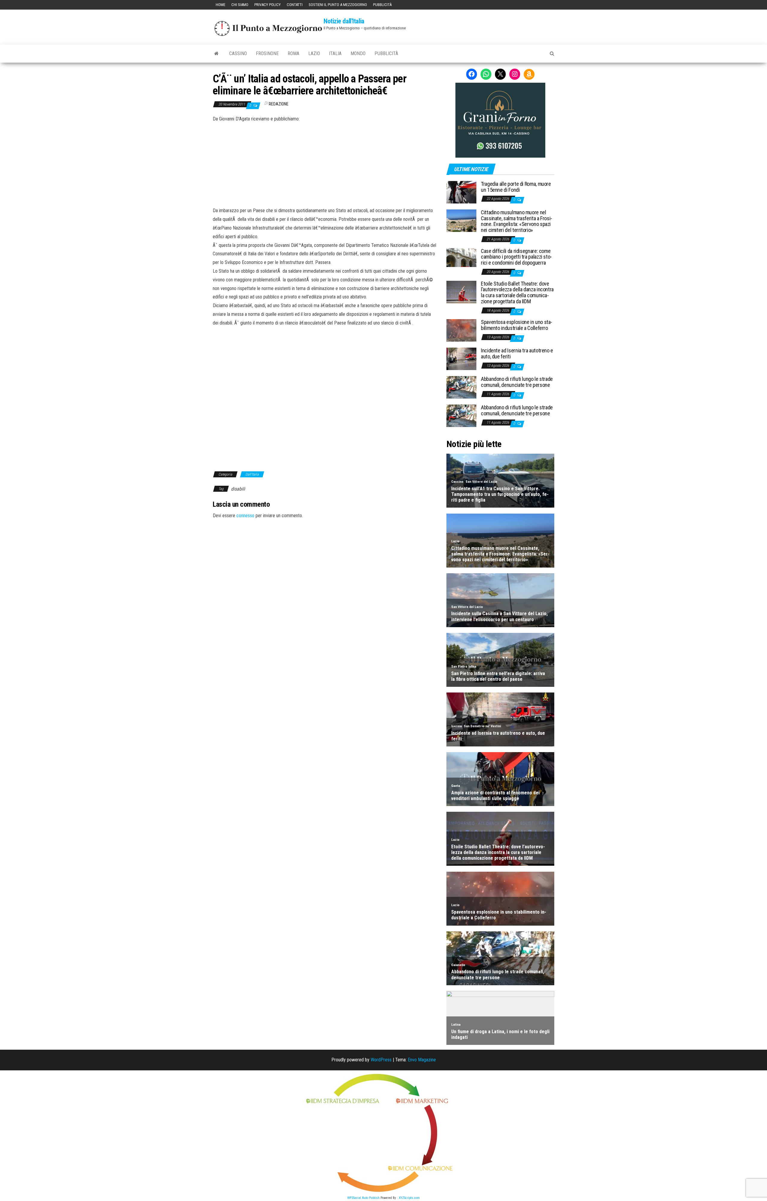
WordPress (381, 1060)
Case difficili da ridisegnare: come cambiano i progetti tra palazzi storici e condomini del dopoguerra (516, 257)
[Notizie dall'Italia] (216, 54)
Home (220, 4)
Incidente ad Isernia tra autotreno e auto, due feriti (517, 353)
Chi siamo (239, 4)
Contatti (295, 4)
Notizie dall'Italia (344, 21)
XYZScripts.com (409, 1198)
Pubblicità (382, 4)
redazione (279, 104)
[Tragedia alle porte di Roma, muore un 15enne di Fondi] (461, 192)
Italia (335, 53)
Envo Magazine (422, 1060)
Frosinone (267, 53)
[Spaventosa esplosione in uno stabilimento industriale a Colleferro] (461, 330)
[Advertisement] (325, 163)
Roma (293, 53)
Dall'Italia (252, 474)
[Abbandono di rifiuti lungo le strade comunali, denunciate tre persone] (461, 387)
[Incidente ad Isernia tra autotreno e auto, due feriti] (461, 358)
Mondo (358, 53)
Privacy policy (267, 4)
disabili (238, 489)
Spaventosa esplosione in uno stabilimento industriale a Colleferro (516, 325)
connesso (245, 515)
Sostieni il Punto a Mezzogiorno (338, 4)
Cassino (238, 53)
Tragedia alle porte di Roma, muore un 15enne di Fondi (516, 187)
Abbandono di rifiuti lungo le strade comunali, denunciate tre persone (517, 382)
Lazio (314, 53)
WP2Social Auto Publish (363, 1198)
